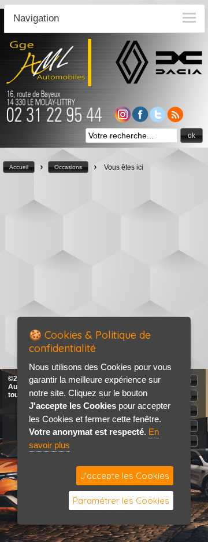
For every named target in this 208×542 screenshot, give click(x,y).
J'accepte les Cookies (124, 475)
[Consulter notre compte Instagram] (123, 119)
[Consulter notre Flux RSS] (175, 119)
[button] (191, 135)
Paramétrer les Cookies (121, 500)
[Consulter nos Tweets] (158, 119)
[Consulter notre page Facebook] (140, 119)
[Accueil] (48, 83)
